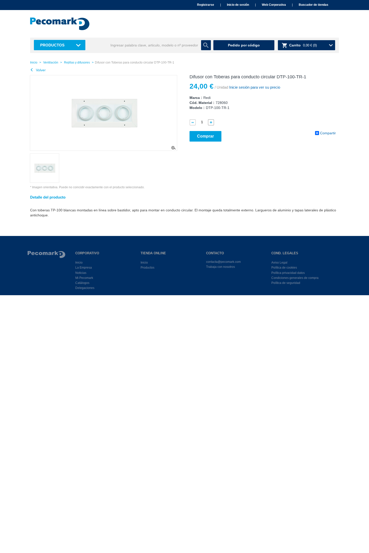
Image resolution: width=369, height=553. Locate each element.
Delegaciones (84, 288)
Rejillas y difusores (77, 62)
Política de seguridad (285, 283)
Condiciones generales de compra (295, 278)
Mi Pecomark (84, 278)
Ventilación (50, 62)
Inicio (33, 62)
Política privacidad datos (288, 273)
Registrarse (205, 5)
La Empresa (83, 267)
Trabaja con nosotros (220, 267)
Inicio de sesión (238, 5)
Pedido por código (244, 45)
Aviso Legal (279, 262)
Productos (52, 45)
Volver (40, 70)
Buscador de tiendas (313, 5)
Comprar (205, 136)
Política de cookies (284, 267)
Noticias (80, 273)
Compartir (328, 133)
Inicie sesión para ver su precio (254, 87)
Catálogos (82, 283)
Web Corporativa (274, 5)
